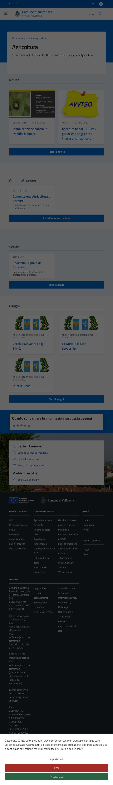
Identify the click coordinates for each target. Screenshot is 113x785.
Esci (56, 768)
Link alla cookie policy (71, 749)
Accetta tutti (56, 777)
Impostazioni (57, 759)
